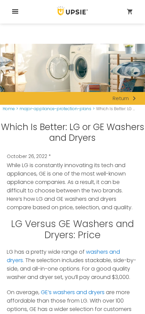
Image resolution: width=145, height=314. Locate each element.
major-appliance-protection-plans (55, 108)
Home (9, 108)
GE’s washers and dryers (73, 292)
